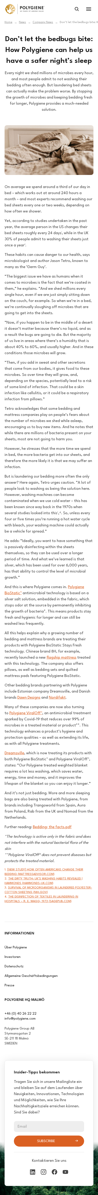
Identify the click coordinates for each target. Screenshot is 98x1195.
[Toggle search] (77, 9)
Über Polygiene (16, 947)
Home (8, 22)
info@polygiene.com (20, 1019)
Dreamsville (14, 753)
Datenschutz (14, 966)
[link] (25, 9)
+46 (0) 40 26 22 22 (20, 1014)
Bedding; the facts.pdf (52, 827)
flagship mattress (61, 658)
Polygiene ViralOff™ (25, 713)
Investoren (13, 957)
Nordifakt (57, 698)
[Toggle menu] (88, 9)
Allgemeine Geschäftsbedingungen (31, 976)
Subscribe (46, 1141)
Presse (9, 985)
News (22, 22)
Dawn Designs (28, 698)
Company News (43, 22)
